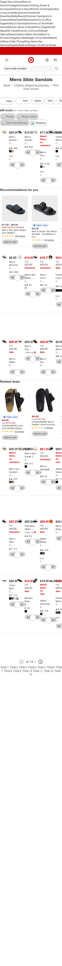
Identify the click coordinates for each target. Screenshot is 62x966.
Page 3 (23, 667)
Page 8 (8, 670)
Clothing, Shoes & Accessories (31, 85)
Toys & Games (18, 23)
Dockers (57, 604)
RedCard (24, 45)
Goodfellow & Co (11, 143)
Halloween (23, 5)
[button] (40, 225)
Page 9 (17, 670)
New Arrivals (34, 34)
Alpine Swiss (57, 475)
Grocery (22, 12)
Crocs (11, 591)
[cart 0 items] (55, 59)
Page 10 (27, 670)
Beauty (22, 16)
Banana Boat (26, 604)
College (12, 5)
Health (19, 19)
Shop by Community (29, 30)
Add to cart (10, 242)
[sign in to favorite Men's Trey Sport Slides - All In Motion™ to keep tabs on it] (48, 181)
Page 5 (42, 667)
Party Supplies (43, 27)
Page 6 (51, 667)
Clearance (21, 34)
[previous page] (21, 661)
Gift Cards (12, 30)
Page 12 (48, 670)
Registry (14, 45)
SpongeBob (42, 472)
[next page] (40, 661)
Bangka (11, 365)
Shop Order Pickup (13, 41)
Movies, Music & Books (21, 27)
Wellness (28, 19)
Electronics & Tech (36, 23)
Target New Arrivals (11, 1)
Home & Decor (22, 9)
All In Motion (42, 158)
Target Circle (36, 45)
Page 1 (5, 667)
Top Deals (22, 37)
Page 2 (14, 667)
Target (6, 85)
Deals (11, 34)
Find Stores (49, 45)
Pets (13, 19)
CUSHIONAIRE (57, 281)
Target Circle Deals (38, 37)
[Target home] (31, 60)
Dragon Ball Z (57, 532)
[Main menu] (6, 59)
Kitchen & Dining (40, 9)
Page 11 (38, 670)
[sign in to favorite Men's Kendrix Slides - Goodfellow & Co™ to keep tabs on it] (17, 165)
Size (50, 100)
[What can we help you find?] (31, 68)
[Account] (47, 59)
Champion (57, 143)
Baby (15, 16)
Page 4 (32, 667)
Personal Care (34, 16)
